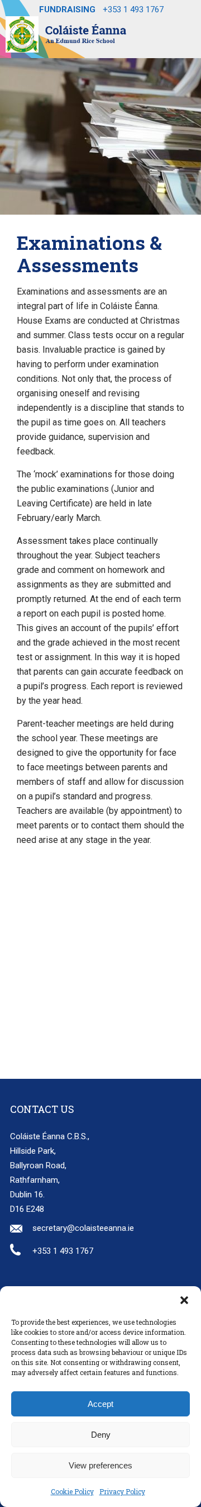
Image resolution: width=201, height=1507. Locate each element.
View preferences (100, 1465)
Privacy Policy (122, 1491)
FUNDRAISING (67, 9)
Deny (101, 1434)
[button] (184, 1300)
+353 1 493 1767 (133, 9)
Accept (100, 1404)
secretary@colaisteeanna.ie (83, 1228)
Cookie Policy (72, 1491)
